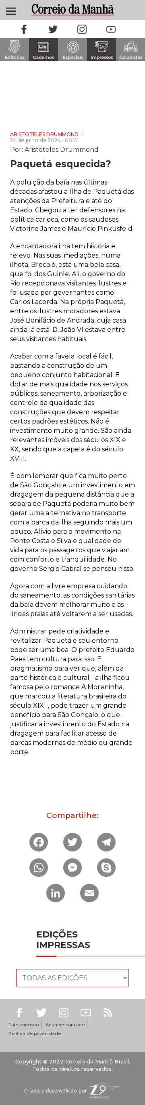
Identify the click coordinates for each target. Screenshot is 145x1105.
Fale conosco (23, 1024)
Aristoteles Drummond (44, 134)
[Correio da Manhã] (72, 9)
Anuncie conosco (65, 1024)
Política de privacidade (34, 1033)
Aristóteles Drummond (62, 149)
